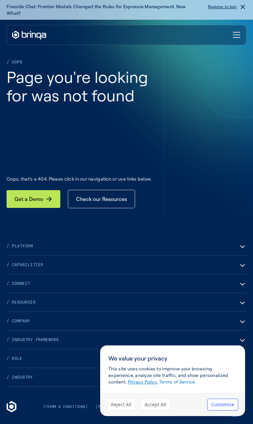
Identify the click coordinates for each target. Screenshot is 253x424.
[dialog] (172, 380)
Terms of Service (177, 382)
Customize (222, 404)
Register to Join (222, 6)
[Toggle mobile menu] (237, 35)
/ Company (18, 321)
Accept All (155, 404)
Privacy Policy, (143, 382)
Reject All (121, 404)
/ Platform (20, 246)
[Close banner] (242, 7)
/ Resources (21, 302)
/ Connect (18, 283)
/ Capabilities (25, 264)
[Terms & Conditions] (65, 407)
